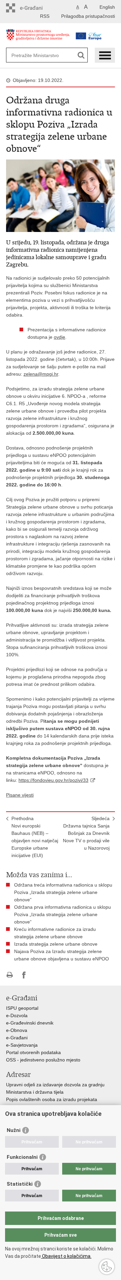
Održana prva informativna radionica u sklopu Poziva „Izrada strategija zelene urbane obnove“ (62, 914)
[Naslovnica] (38, 38)
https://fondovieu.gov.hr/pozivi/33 (53, 780)
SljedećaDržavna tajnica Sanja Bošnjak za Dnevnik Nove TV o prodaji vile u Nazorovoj (86, 833)
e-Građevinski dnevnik (29, 1023)
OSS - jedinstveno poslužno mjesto (43, 1059)
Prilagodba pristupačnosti (88, 16)
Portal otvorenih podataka (33, 1052)
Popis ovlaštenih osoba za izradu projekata (51, 1099)
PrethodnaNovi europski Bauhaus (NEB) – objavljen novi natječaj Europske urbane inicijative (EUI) (34, 837)
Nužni (14, 1130)
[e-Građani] (35, 7)
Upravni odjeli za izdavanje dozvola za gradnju (55, 1084)
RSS (44, 16)
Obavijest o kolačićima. (66, 1256)
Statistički (20, 1184)
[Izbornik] (105, 55)
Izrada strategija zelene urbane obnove (55, 944)
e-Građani (17, 1037)
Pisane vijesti (20, 795)
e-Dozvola (17, 1015)
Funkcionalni (22, 1157)
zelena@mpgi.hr (41, 374)
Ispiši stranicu (9, 975)
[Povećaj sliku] (60, 195)
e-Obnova (16, 1030)
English (107, 7)
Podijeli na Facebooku (24, 975)
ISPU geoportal (22, 1008)
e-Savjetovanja (22, 1045)
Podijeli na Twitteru (38, 975)
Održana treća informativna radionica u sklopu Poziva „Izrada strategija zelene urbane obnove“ (63, 892)
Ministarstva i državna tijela (35, 1092)
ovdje (59, 337)
